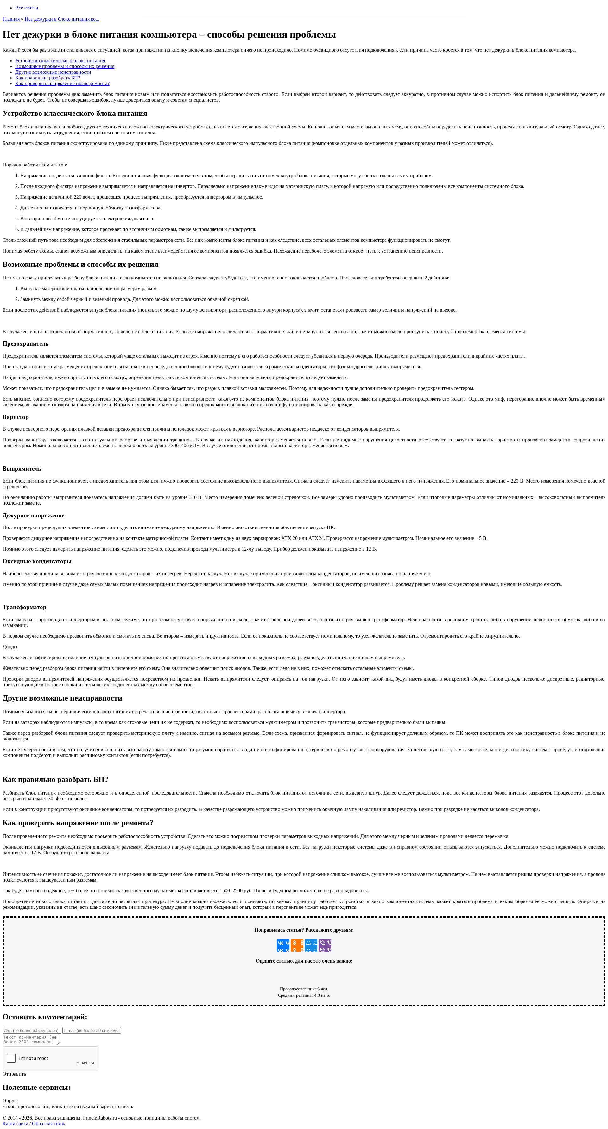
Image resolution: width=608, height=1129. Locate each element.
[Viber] (325, 945)
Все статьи (26, 7)
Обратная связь (48, 1123)
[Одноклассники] (297, 945)
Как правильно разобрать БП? (47, 77)
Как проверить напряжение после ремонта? (62, 83)
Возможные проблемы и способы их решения (64, 66)
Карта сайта (15, 1123)
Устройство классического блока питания (60, 60)
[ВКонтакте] (283, 945)
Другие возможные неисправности (53, 72)
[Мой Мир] (311, 945)
